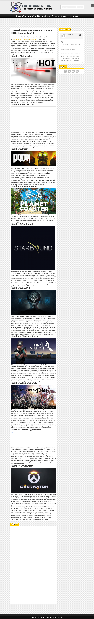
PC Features (20, 39)
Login (70, 16)
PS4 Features (25, 39)
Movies (41, 16)
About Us (65, 16)
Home (19, 16)
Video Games (27, 16)
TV (35, 16)
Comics (48, 16)
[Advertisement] (47, 22)
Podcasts (56, 16)
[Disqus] (33, 545)
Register (75, 16)
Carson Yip (15, 39)
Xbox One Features (32, 39)
